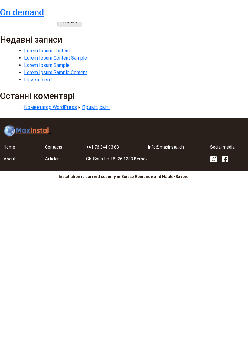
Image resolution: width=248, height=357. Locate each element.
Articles (52, 158)
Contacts (53, 147)
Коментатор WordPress (50, 107)
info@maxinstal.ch (166, 147)
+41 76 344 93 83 (102, 147)
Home (9, 147)
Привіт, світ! (38, 80)
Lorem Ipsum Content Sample (55, 58)
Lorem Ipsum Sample (47, 65)
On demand (22, 12)
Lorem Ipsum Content (47, 51)
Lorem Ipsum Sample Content (55, 72)
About (9, 158)
